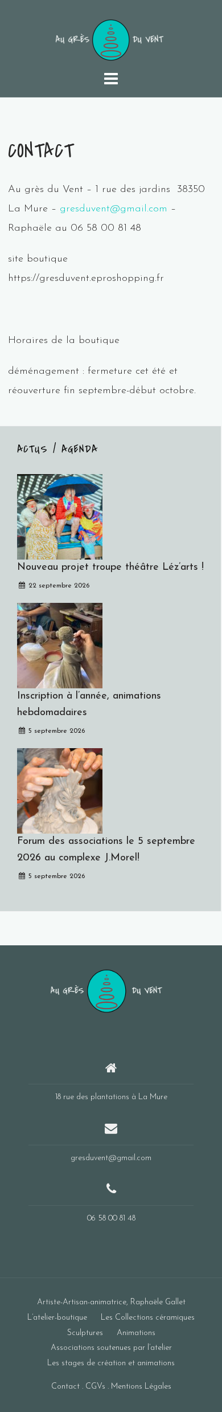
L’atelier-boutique (57, 1317)
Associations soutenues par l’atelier (111, 1348)
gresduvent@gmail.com (113, 209)
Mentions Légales (141, 1386)
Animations (136, 1333)
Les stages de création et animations (111, 1363)
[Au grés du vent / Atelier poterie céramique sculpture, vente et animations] (106, 990)
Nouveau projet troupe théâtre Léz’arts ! (110, 567)
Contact (65, 1386)
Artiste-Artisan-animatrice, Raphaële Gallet (111, 1302)
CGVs (95, 1386)
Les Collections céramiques (148, 1317)
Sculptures (85, 1333)
